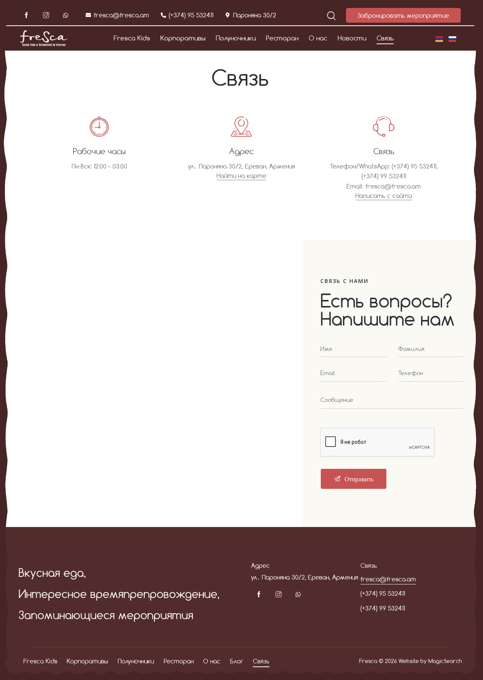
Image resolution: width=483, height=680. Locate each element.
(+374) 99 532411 (383, 176)
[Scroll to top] (463, 659)
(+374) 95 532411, (414, 166)
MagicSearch (445, 661)
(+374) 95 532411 (382, 593)
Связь (383, 151)
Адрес (241, 151)
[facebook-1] (26, 15)
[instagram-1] (46, 15)
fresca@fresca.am (393, 186)
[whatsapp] (66, 15)
